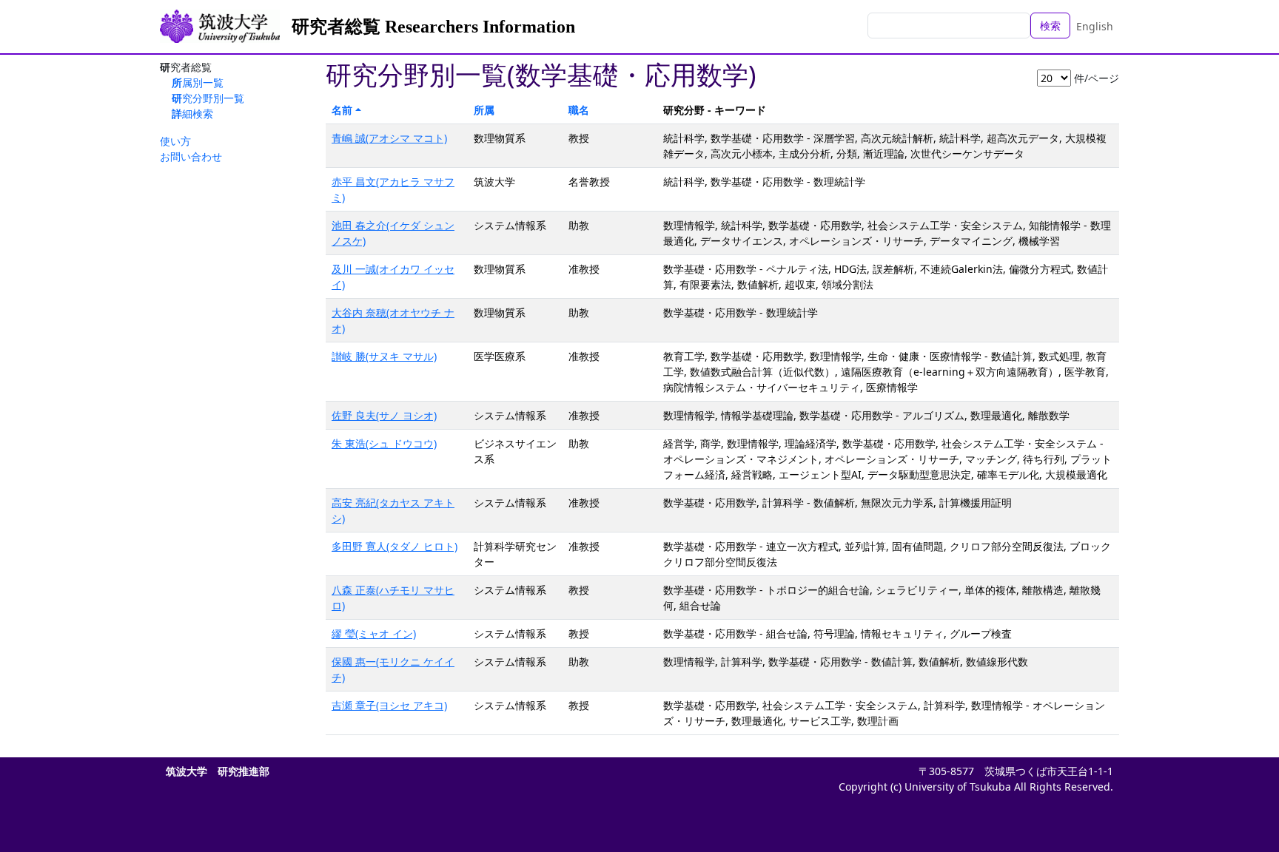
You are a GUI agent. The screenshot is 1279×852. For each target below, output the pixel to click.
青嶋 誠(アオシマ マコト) (389, 138)
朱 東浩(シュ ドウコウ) (384, 443)
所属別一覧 (198, 82)
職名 (578, 110)
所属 (484, 110)
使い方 (175, 141)
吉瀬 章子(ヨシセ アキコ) (389, 705)
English (1094, 26)
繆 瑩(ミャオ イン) (374, 633)
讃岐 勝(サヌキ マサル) (384, 356)
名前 (342, 110)
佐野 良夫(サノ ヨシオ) (384, 415)
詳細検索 (192, 113)
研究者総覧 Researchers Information (433, 26)
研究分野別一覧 (208, 98)
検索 (1050, 25)
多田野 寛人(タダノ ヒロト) (394, 546)
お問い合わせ (191, 156)
